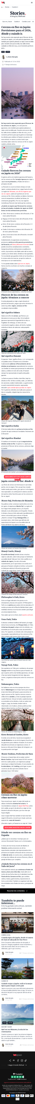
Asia (3, 51)
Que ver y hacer (7, 21)
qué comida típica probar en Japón (19, 388)
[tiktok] (25, 1060)
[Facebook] (18, 1060)
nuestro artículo (27, 615)
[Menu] (32, 2)
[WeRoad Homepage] (3, 2)
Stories (7, 7)
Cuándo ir (17, 21)
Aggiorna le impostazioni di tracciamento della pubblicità (17, 1082)
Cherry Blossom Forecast (20, 244)
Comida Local (26, 21)
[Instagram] (21, 1060)
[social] (10, 1060)
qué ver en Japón (24, 264)
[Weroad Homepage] (17, 1055)
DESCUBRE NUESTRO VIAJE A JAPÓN (17, 827)
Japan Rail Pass (23, 806)
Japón (8, 51)
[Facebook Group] (14, 1060)
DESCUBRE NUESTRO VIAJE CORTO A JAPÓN (18, 478)
